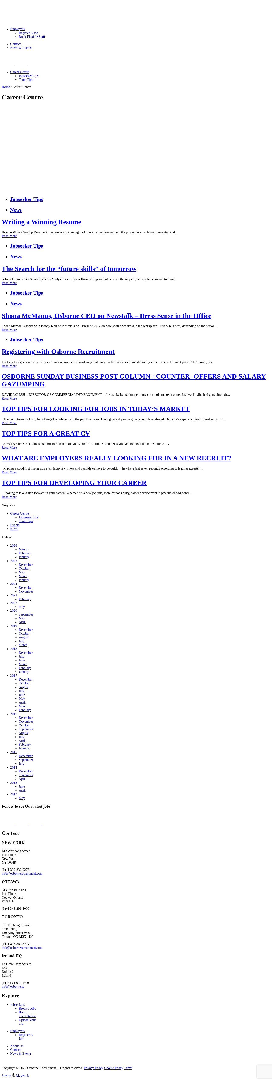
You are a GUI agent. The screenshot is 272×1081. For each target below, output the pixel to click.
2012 (13, 794)
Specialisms (61, 7)
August (23, 637)
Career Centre (19, 72)
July (21, 641)
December (26, 564)
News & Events (20, 48)
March (23, 549)
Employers (39, 7)
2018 (13, 649)
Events (14, 525)
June (22, 660)
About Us (106, 7)
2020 (13, 610)
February (25, 553)
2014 (13, 767)
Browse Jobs (27, 1008)
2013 (13, 783)
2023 (13, 595)
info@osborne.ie (13, 986)
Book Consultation (27, 1014)
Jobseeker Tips (28, 76)
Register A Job (28, 33)
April (22, 622)
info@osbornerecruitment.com (22, 873)
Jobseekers (18, 7)
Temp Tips (26, 79)
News (16, 210)
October (24, 568)
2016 (13, 714)
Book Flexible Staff (32, 36)
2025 (13, 561)
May (22, 572)
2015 (13, 752)
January (24, 557)
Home (6, 87)
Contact (15, 44)
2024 (13, 584)
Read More (9, 236)
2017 (13, 675)
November (26, 591)
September (26, 614)
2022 (13, 603)
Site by (15, 1075)
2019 (13, 626)
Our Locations (84, 7)
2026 (13, 545)
